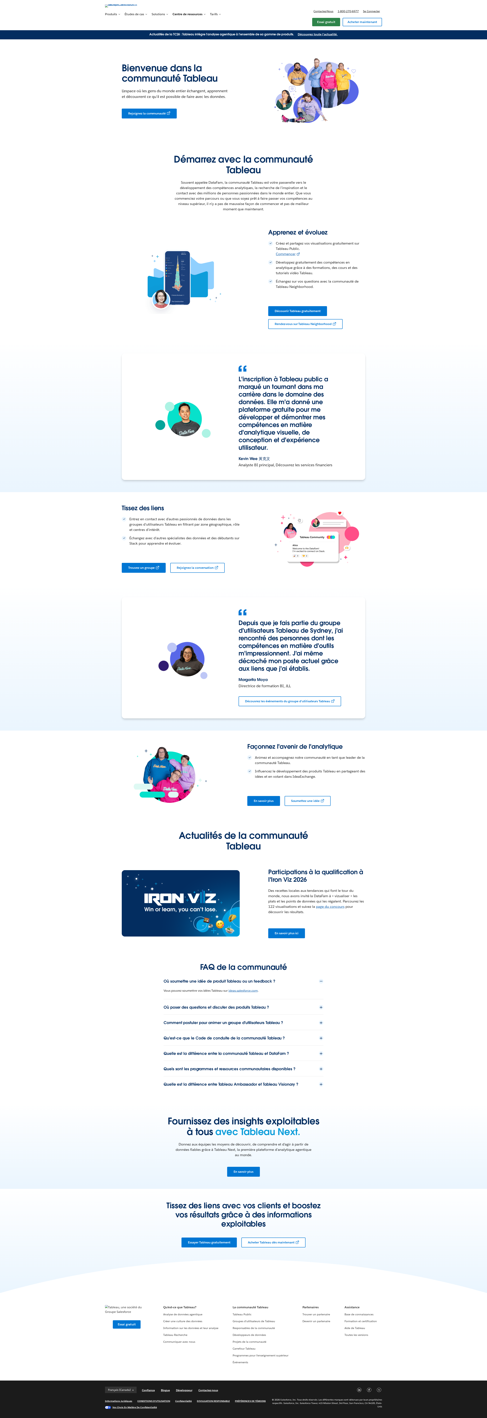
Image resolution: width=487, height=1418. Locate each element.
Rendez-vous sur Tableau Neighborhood (303, 324)
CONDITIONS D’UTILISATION (153, 1401)
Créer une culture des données (182, 1321)
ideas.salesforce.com (243, 991)
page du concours (330, 906)
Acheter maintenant (362, 22)
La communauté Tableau (250, 1307)
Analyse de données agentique (183, 1314)
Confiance (148, 1390)
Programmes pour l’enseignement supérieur (260, 1355)
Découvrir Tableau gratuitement (298, 311)
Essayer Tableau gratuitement (209, 1242)
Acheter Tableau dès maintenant (271, 1242)
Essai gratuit (326, 22)
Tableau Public (242, 1314)
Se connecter (371, 11)
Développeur (184, 1390)
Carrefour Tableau (244, 1348)
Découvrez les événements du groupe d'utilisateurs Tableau (287, 701)
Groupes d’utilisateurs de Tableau (254, 1321)
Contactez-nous (323, 11)
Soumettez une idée (305, 801)
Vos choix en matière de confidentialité (134, 1407)
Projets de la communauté (249, 1341)
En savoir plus (264, 801)
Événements (240, 1362)
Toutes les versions (356, 1335)
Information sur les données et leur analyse (191, 1328)
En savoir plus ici (286, 933)
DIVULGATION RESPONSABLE (213, 1401)
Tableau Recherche (175, 1335)
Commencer (286, 254)
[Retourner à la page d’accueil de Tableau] (121, 6)
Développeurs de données (249, 1335)
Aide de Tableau (355, 1328)
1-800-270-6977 (348, 11)
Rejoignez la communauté (147, 113)
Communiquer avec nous (179, 1341)
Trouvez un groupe (141, 568)
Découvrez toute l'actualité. (318, 34)
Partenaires (310, 1307)
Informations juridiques (118, 1401)
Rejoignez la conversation (195, 568)
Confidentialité (183, 1401)
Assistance (352, 1307)
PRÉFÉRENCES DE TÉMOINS (250, 1401)
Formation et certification (361, 1321)
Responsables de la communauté (254, 1328)
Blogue (165, 1390)
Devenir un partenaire (316, 1321)
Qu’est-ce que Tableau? (179, 1307)
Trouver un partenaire (316, 1314)
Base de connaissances (359, 1314)
